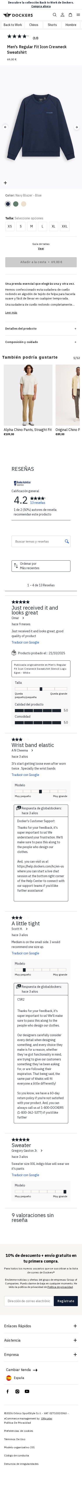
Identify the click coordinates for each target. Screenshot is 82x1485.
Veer (41, 248)
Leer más (11, 312)
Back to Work (13, 25)
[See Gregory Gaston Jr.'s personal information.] (41, 1150)
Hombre (71, 25)
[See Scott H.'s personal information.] (26, 929)
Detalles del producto (21, 328)
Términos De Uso (14, 1439)
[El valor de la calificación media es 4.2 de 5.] (20, 36)
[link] (39, 499)
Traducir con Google (25, 642)
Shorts (52, 25)
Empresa (11, 1354)
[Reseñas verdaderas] (22, 483)
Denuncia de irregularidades (21, 1463)
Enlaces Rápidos (17, 1326)
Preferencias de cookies (18, 1430)
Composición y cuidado (21, 342)
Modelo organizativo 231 (19, 1447)
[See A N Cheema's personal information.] (32, 750)
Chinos (33, 25)
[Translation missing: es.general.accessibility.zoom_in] (5, 182)
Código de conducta (16, 1455)
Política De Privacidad (17, 1422)
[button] (5, 127)
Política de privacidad (60, 1287)
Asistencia (12, 1340)
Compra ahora (41, 6)
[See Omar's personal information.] (23, 618)
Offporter (46, 1418)
